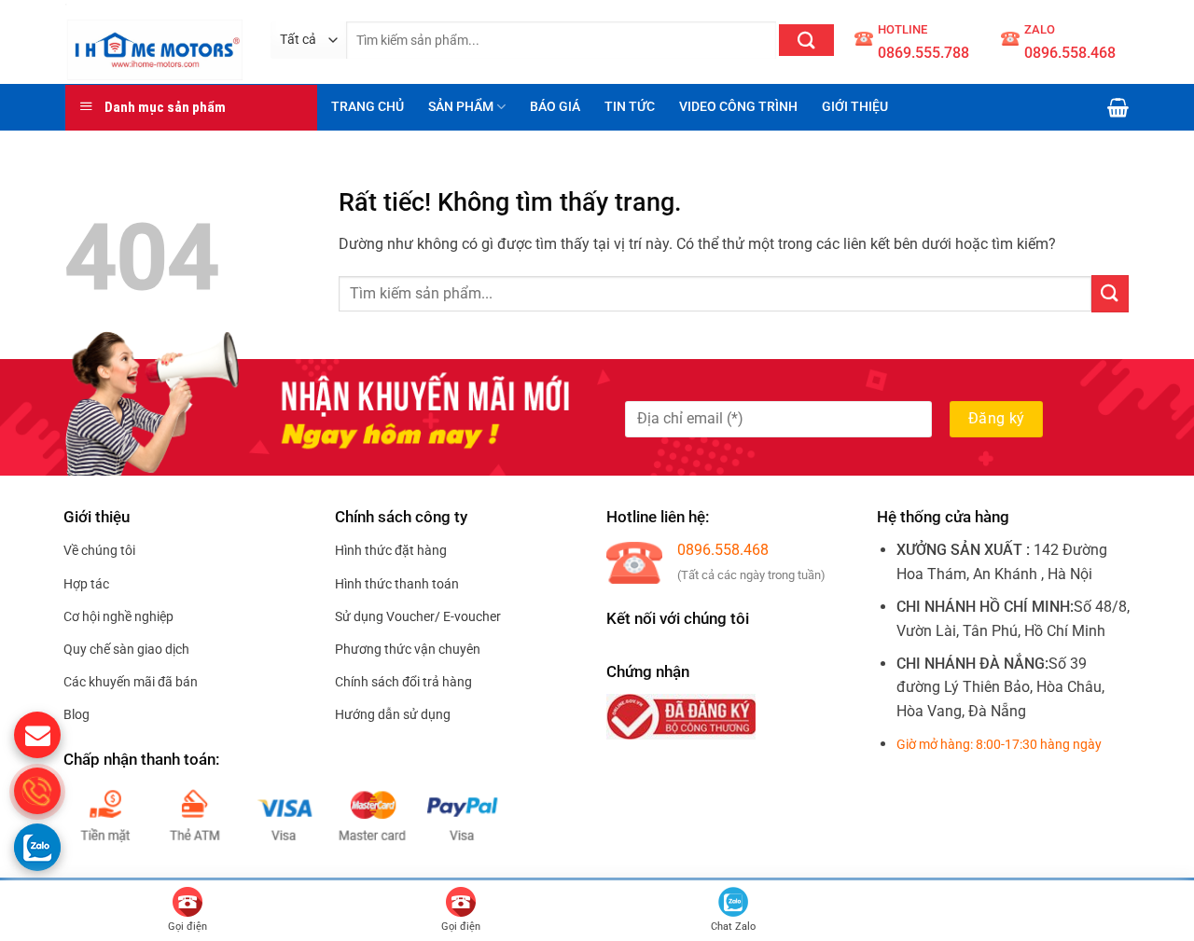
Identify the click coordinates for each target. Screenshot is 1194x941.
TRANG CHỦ (367, 107)
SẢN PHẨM (460, 107)
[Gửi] (806, 40)
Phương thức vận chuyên (407, 649)
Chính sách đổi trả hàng (403, 681)
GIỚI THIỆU (855, 107)
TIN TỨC (629, 107)
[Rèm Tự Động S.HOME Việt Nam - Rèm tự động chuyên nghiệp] (154, 41)
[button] (1118, 107)
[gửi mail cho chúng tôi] (37, 735)
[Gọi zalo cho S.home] (37, 846)
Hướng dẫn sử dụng (393, 714)
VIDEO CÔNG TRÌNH (738, 107)
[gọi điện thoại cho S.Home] (37, 791)
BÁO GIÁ (555, 107)
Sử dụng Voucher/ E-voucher (418, 616)
